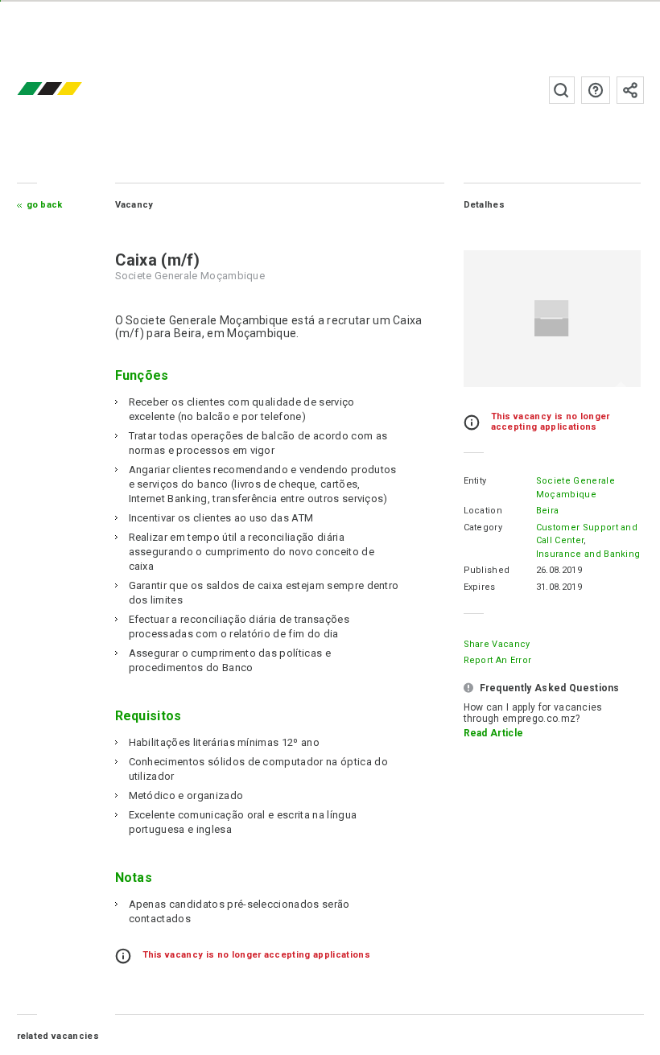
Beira (547, 510)
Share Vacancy (497, 644)
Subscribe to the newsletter (630, 90)
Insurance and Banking (588, 554)
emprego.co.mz (73, 89)
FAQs (595, 90)
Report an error (498, 660)
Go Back (45, 205)
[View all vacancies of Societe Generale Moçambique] (552, 318)
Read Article (494, 733)
